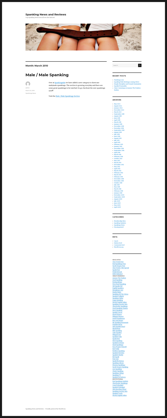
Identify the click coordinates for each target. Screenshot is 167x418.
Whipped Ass (116, 334)
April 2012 (117, 169)
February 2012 (118, 173)
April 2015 (117, 142)
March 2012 (117, 171)
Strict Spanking (117, 310)
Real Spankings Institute (120, 381)
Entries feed (118, 243)
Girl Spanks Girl (117, 286)
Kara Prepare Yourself (119, 347)
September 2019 (119, 114)
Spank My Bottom (118, 361)
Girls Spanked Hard (118, 326)
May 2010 (117, 187)
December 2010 (119, 179)
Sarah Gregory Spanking (120, 367)
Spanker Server (117, 312)
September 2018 (119, 130)
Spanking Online (117, 298)
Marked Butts (116, 292)
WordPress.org (119, 247)
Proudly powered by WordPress (55, 409)
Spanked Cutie (117, 337)
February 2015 (118, 144)
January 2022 (118, 108)
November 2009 (119, 195)
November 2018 (119, 128)
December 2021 (119, 110)
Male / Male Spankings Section (68, 96)
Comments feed (119, 245)
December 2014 (119, 148)
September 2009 (119, 197)
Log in (116, 241)
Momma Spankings (118, 365)
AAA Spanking (117, 369)
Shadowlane (116, 328)
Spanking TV (116, 375)
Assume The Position (119, 278)
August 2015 (118, 138)
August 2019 (118, 116)
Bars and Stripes (117, 320)
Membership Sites (120, 221)
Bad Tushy (115, 349)
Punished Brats (117, 324)
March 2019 (117, 122)
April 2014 (117, 152)
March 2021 (117, 112)
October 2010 (118, 183)
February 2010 (118, 191)
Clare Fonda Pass (118, 262)
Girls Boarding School (119, 389)
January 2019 (118, 124)
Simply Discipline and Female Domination (127, 84)
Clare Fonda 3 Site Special (120, 268)
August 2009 (118, 199)
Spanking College (118, 373)
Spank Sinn (116, 339)
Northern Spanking (118, 351)
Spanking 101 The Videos (120, 294)
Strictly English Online (119, 302)
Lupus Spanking (117, 300)
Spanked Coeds (117, 393)
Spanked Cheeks (117, 355)
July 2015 (117, 140)
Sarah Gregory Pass (118, 266)
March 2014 (117, 154)
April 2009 (117, 207)
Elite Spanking (117, 330)
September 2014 (119, 150)
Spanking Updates (120, 223)
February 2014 (118, 156)
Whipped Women (118, 316)
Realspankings (117, 282)
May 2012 (117, 167)
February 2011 (118, 177)
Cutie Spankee (117, 332)
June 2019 (117, 118)
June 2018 (117, 136)
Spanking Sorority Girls (119, 304)
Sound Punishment (118, 318)
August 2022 (118, 106)
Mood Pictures (117, 314)
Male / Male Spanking (47, 74)
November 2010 (119, 181)
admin (27, 88)
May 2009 (117, 205)
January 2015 (118, 146)
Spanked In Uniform (119, 377)
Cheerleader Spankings (120, 306)
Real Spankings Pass (119, 264)
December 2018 (119, 126)
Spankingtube (60, 83)
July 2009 (117, 201)
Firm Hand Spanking (119, 284)
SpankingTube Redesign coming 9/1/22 (126, 82)
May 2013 (117, 160)
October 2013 (118, 158)
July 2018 (117, 134)
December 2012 (119, 164)
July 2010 (117, 185)
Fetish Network (117, 272)
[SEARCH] (139, 65)
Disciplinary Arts (117, 290)
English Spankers (118, 288)
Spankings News (31, 93)
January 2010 (118, 193)
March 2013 (117, 162)
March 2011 (117, 175)
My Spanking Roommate (120, 322)
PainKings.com (119, 80)
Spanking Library (118, 363)
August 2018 (118, 132)
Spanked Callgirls (118, 296)
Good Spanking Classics (120, 308)
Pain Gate (115, 359)
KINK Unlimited (117, 274)
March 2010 (117, 189)
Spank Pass (116, 270)
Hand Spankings (117, 345)
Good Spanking (117, 280)
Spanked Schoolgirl (118, 387)
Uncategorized (119, 227)
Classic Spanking (117, 371)
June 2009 (117, 203)
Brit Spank (115, 357)
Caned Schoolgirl (117, 385)
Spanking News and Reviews (46, 14)
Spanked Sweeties (118, 353)
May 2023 (117, 104)
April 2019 (117, 120)
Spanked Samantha (120, 86)
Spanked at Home (118, 343)
